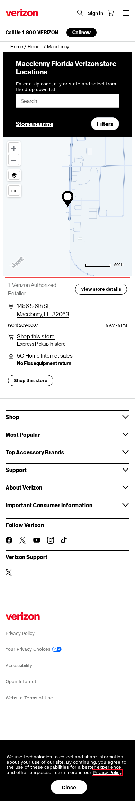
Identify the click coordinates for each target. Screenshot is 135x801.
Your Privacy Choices (29, 649)
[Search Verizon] (80, 12)
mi (13, 190)
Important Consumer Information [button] (49, 505)
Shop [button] (12, 416)
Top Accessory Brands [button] (35, 452)
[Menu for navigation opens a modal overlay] (126, 12)
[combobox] (67, 101)
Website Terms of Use (29, 697)
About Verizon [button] (24, 487)
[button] (36, 336)
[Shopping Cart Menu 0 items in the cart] (110, 12)
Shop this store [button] (30, 380)
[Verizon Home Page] (22, 12)
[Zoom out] (13, 159)
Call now (81, 32)
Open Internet (21, 681)
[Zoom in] (13, 147)
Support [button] (16, 469)
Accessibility (19, 665)
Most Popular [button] (23, 434)
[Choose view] (14, 175)
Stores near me (34, 123)
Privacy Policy (20, 633)
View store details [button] (101, 289)
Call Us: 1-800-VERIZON (32, 32)
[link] (19, 46)
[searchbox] (67, 101)
